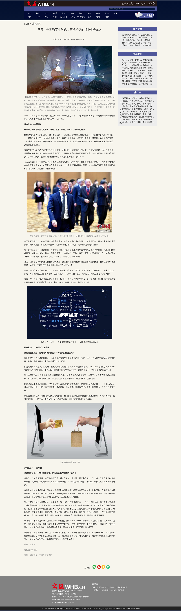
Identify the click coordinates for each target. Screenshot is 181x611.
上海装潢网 (104, 590)
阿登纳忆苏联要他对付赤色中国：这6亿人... (138, 109)
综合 (26, 23)
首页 (29, 13)
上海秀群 (95, 590)
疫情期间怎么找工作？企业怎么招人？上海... (138, 35)
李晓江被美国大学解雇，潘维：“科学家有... (138, 114)
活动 (107, 17)
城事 (72, 13)
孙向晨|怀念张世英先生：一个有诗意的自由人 (138, 76)
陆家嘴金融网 (122, 587)
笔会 (107, 13)
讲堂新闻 (36, 23)
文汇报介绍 (56, 594)
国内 (98, 13)
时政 (46, 13)
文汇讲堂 (63, 17)
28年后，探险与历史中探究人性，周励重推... (138, 79)
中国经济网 (120, 590)
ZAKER (112, 590)
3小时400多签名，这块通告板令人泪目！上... (138, 38)
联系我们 (74, 594)
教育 (81, 13)
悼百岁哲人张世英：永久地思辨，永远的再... (138, 84)
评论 (46, 17)
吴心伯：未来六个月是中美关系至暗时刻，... (138, 122)
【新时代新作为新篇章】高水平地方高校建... (138, 45)
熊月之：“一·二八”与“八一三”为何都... (137, 71)
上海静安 (113, 587)
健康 (115, 13)
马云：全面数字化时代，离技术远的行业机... (138, 60)
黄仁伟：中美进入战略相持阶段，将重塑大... (138, 106)
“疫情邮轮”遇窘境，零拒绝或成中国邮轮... (138, 120)
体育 (38, 17)
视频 (29, 17)
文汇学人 (72, 17)
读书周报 (81, 17)
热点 (38, 13)
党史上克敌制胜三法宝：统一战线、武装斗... (138, 63)
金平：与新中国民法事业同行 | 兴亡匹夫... (138, 43)
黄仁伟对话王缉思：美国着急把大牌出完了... (138, 117)
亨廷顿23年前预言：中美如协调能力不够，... (138, 98)
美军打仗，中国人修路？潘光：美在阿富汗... (138, 104)
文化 (64, 13)
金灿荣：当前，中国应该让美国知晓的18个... (138, 101)
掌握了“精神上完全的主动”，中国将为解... (138, 73)
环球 (89, 13)
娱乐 (55, 13)
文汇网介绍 (65, 594)
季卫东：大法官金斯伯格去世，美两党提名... (138, 68)
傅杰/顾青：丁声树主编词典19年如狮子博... (138, 81)
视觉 (89, 17)
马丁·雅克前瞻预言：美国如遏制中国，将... (138, 112)
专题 (98, 17)
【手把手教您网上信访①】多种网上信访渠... (138, 40)
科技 (55, 17)
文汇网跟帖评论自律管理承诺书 (63, 602)
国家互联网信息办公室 (100, 587)
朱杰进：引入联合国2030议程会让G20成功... (138, 65)
